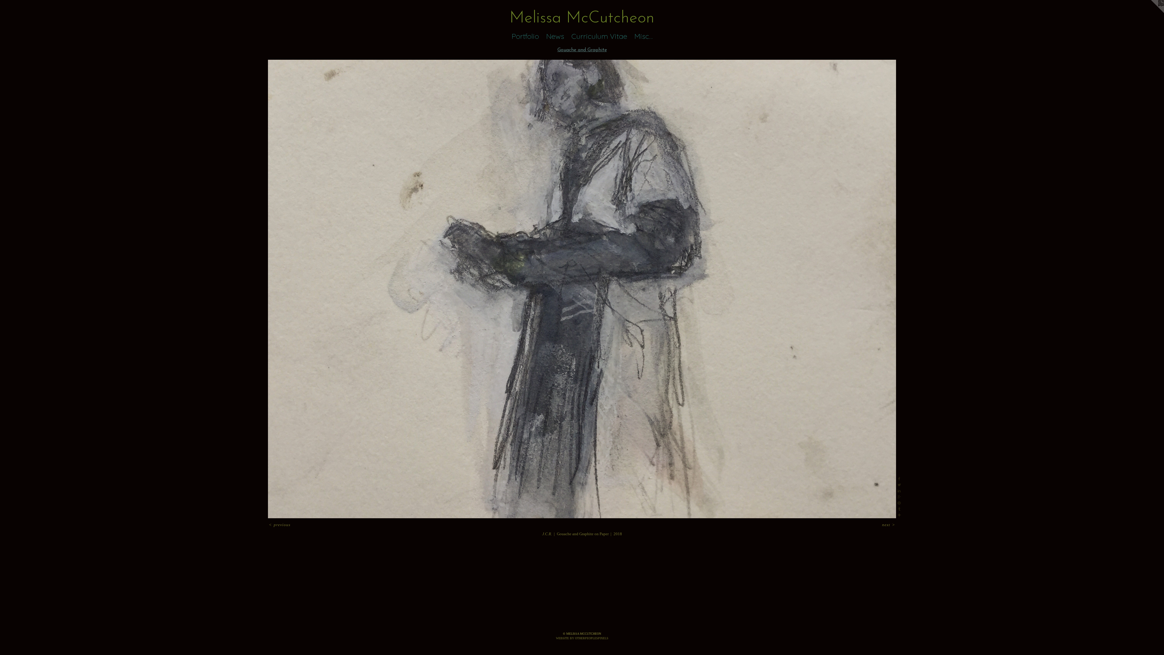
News (555, 36)
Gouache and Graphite (582, 50)
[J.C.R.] (582, 289)
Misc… (643, 36)
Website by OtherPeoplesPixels (582, 638)
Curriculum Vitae (599, 36)
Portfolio (525, 36)
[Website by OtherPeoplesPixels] (1152, 12)
